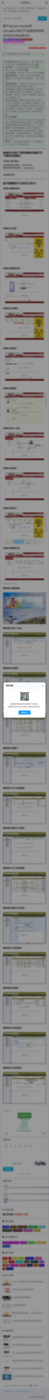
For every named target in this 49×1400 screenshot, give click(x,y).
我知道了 (24, 713)
